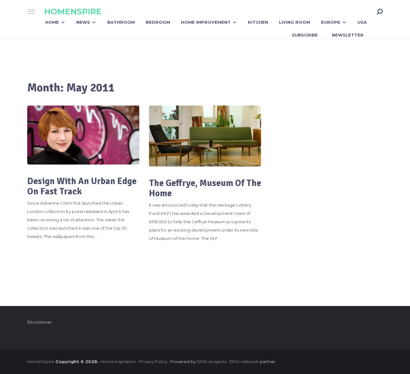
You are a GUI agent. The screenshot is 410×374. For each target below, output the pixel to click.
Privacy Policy (153, 361)
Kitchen (258, 22)
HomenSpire (73, 12)
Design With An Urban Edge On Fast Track (81, 186)
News (83, 22)
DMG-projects (211, 361)
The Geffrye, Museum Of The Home (205, 188)
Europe (330, 22)
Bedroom (158, 22)
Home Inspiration (118, 361)
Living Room (294, 22)
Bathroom (121, 22)
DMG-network (244, 361)
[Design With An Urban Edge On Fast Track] (83, 135)
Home (52, 22)
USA (362, 22)
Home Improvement (206, 22)
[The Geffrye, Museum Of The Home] (205, 136)
